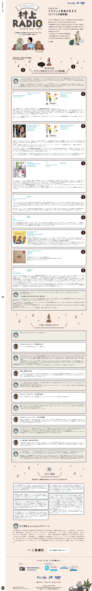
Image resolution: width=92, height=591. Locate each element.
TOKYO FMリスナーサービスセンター (21, 588)
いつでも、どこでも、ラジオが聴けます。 (49, 560)
